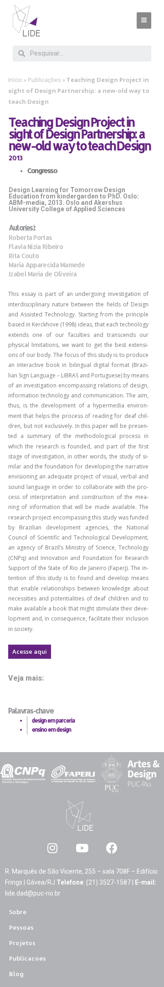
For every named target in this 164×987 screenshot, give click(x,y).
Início (15, 80)
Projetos (22, 942)
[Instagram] (52, 848)
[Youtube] (82, 848)
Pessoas (21, 927)
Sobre (17, 912)
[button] (29, 652)
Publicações (44, 80)
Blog (16, 973)
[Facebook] (112, 848)
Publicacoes (27, 958)
